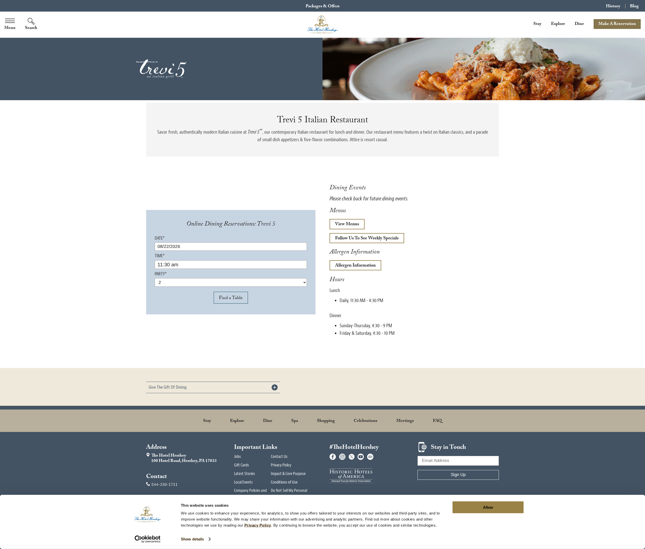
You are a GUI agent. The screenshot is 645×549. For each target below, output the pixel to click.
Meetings (405, 421)
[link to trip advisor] (370, 457)
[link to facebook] (333, 457)
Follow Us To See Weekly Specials (364, 239)
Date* (160, 238)
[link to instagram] (342, 457)
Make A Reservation (617, 24)
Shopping (326, 421)
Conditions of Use (284, 482)
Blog (634, 6)
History (613, 6)
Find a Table (231, 298)
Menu (9, 28)
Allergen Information (355, 266)
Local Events (243, 482)
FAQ (437, 421)
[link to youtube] (361, 457)
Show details (192, 539)
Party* (161, 274)
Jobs (237, 456)
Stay (537, 24)
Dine (579, 24)
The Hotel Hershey (181, 458)
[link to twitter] (351, 457)
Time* (160, 256)
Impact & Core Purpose (288, 473)
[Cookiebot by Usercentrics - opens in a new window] (147, 539)
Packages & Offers (323, 6)
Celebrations (365, 421)
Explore (558, 24)
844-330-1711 (164, 485)
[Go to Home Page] (322, 24)
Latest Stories (244, 473)
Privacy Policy (281, 465)
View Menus (344, 225)
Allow (488, 507)
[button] (213, 387)
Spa (294, 421)
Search (31, 28)
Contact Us (279, 456)
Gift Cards (241, 465)
